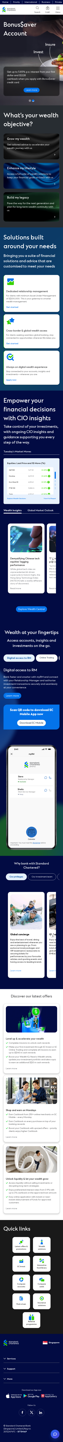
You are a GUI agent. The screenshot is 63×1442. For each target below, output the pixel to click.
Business (46, 2)
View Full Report (50, 498)
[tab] (55, 475)
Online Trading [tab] (47, 657)
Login (47, 12)
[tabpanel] (31, 559)
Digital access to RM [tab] (19, 658)
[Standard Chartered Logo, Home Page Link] (9, 9)
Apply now (11, 380)
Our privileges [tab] (16, 876)
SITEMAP (22, 1431)
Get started (12, 307)
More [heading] (9, 1379)
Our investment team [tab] (42, 876)
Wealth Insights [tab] (13, 510)
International (31, 2)
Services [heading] (11, 1358)
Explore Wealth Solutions (16, 498)
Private (58, 2)
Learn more (31, 90)
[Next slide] (53, 559)
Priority (16, 2)
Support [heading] (11, 1368)
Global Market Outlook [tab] (40, 510)
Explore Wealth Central (31, 609)
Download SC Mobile (31, 722)
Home (5, 2)
